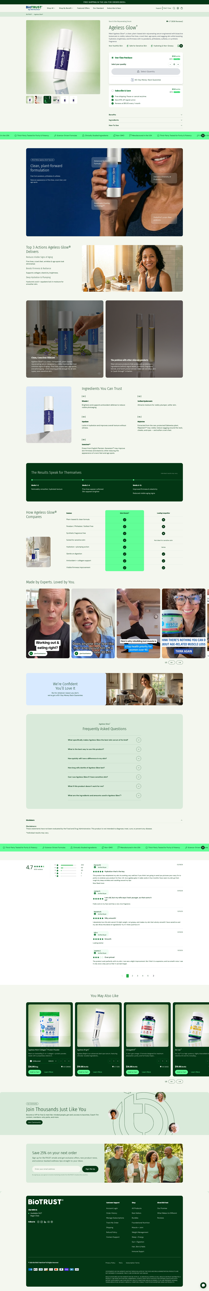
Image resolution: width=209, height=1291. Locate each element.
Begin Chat (34, 1216)
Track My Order (112, 1223)
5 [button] (147, 976)
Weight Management (140, 1232)
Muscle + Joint (137, 1227)
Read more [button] (100, 883)
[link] (69, 876)
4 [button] (142, 976)
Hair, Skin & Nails (138, 1246)
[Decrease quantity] (61, 1061)
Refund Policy (111, 1232)
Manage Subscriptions (115, 1218)
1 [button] (127, 976)
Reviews (160, 1218)
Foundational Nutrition (141, 1223)
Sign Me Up (90, 1169)
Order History (111, 1213)
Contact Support (113, 1237)
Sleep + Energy (138, 1237)
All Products (137, 1208)
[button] (122, 975)
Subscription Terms (132, 1263)
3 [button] (137, 976)
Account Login (112, 1208)
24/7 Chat (167, 8)
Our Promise (162, 1208)
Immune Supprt (138, 1251)
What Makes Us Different (167, 1213)
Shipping (109, 1227)
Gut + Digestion (138, 1242)
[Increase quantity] (69, 1061)
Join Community (34, 1122)
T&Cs (120, 1263)
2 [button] (132, 976)
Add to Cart (34, 1072)
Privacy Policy (110, 1263)
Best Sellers (136, 1213)
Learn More (48, 1072)
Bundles (135, 1218)
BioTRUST (29, 14)
